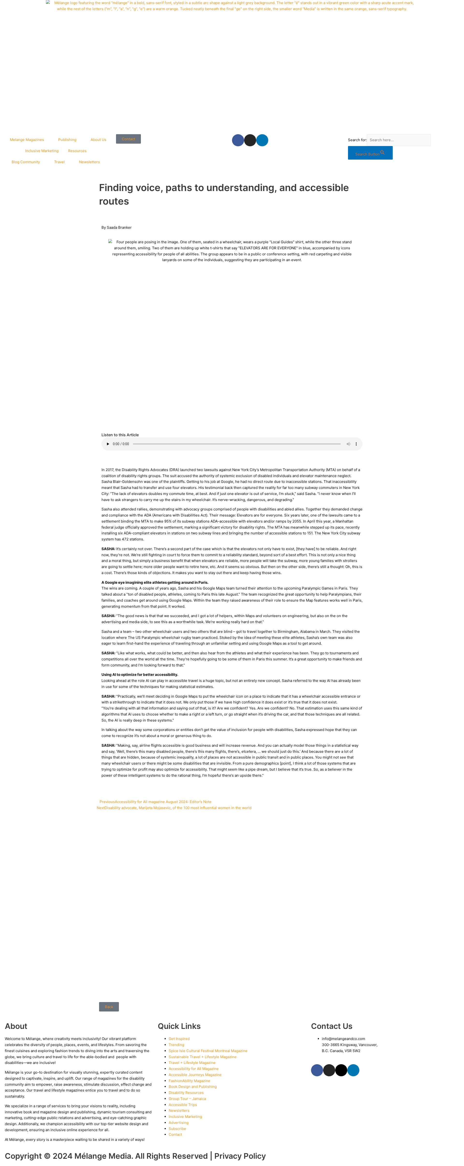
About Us (98, 139)
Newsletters (89, 162)
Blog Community (26, 162)
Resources (77, 150)
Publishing (67, 139)
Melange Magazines (27, 139)
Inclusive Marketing (41, 150)
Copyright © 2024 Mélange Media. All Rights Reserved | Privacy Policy (135, 1156)
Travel (59, 162)
